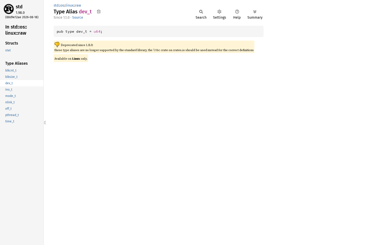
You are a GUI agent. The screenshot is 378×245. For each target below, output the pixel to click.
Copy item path (98, 11)
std (19, 7)
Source (77, 17)
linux (70, 5)
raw (78, 5)
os (62, 5)
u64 (97, 31)
